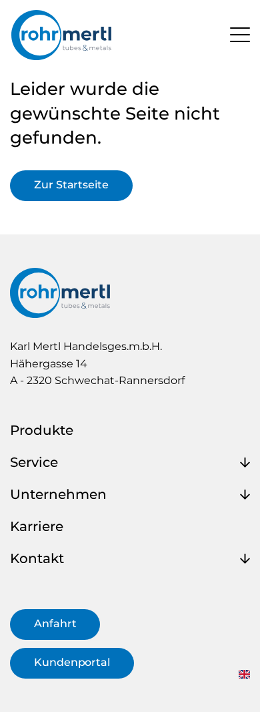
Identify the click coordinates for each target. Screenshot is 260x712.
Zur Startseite (71, 184)
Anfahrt (55, 623)
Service (34, 462)
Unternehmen (58, 494)
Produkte (41, 430)
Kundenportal (72, 662)
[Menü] (240, 34)
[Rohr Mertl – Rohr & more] (61, 35)
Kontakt (37, 558)
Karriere (36, 526)
